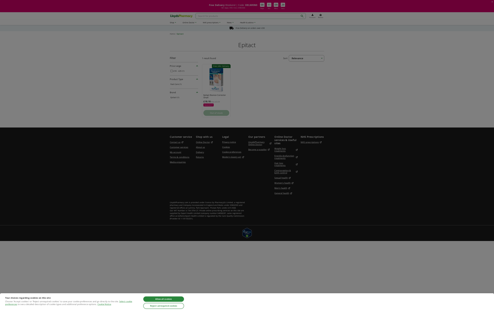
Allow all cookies (163, 299)
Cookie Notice (104, 304)
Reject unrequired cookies (163, 305)
